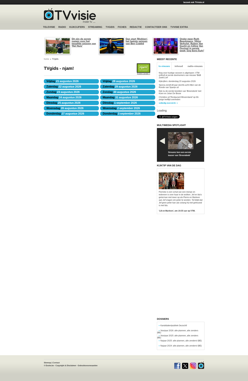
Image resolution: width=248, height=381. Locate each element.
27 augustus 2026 (65, 113)
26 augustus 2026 (65, 108)
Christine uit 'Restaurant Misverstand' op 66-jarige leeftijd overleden (179, 98)
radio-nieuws (195, 66)
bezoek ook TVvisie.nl (193, 2)
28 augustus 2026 (119, 81)
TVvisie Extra (179, 27)
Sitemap (47, 363)
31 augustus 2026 (120, 97)
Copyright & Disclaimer (66, 365)
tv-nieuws (164, 66)
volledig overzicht (167, 103)
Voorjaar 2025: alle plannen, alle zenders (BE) (177, 336)
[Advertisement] (156, 16)
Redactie (136, 27)
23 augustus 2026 (63, 92)
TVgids (110, 27)
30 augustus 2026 (119, 92)
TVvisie (201, 365)
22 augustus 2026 (63, 86)
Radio (62, 27)
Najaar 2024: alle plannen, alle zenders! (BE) (181, 346)
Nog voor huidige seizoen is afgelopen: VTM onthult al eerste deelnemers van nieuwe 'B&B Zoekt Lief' (180, 75)
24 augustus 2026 (63, 97)
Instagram (193, 365)
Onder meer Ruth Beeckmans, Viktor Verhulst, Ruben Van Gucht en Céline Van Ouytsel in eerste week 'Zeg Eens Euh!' (192, 45)
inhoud (179, 66)
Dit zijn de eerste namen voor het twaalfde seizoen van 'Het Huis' (84, 42)
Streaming (95, 27)
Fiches (122, 27)
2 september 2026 (121, 108)
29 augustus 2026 (120, 86)
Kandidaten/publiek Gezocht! (173, 325)
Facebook (177, 365)
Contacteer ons (156, 27)
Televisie (49, 27)
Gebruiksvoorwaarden (88, 365)
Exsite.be (50, 365)
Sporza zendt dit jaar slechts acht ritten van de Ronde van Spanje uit (180, 86)
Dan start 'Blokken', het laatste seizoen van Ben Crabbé (137, 41)
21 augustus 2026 (62, 81)
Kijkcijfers (77, 27)
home (46, 59)
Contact (56, 363)
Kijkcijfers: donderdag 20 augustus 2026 (177, 81)
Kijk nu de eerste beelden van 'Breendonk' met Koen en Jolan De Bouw (180, 92)
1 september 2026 (120, 102)
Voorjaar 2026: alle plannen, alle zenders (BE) (177, 331)
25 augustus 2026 (63, 102)
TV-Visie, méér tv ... (70, 15)
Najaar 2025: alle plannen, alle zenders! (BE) (181, 341)
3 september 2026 (122, 113)
